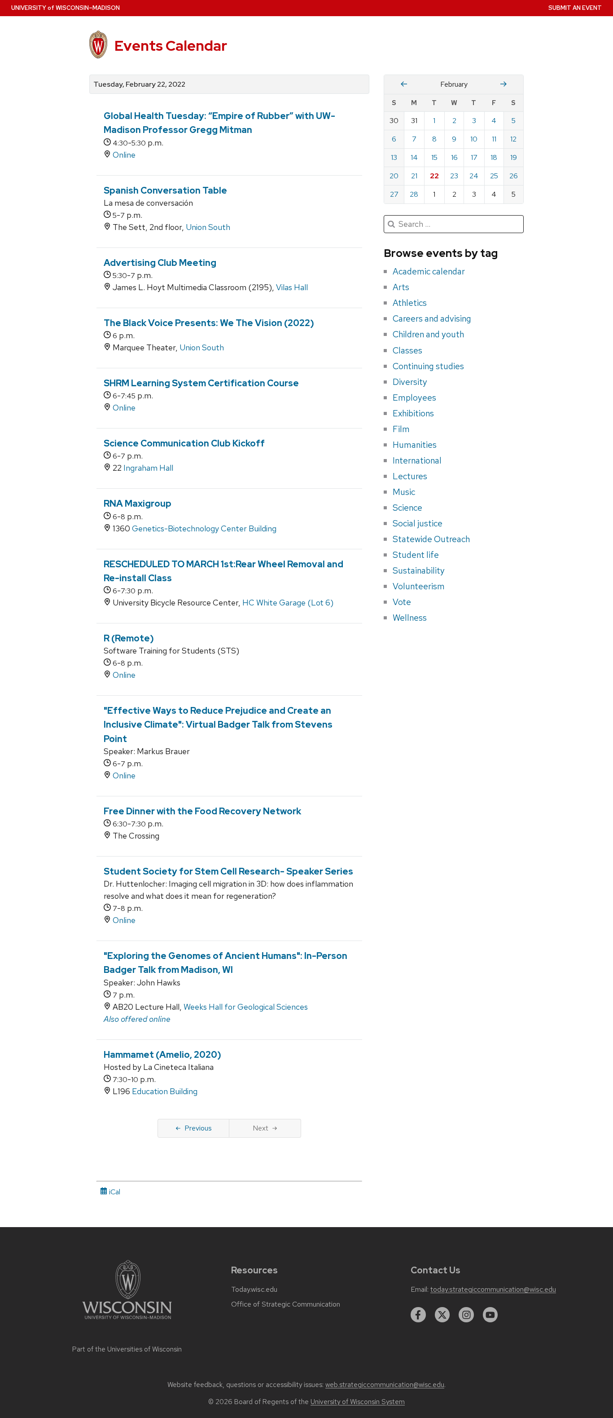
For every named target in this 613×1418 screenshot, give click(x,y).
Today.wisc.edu (254, 1289)
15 (434, 157)
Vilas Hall (292, 287)
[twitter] (442, 1314)
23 (454, 176)
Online (124, 155)
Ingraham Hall (148, 468)
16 (454, 157)
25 (494, 176)
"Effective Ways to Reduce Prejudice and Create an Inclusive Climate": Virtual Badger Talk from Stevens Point (218, 724)
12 (513, 139)
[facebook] (418, 1314)
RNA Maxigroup (137, 503)
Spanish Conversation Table (165, 190)
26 (513, 176)
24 (473, 176)
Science (407, 507)
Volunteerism (419, 586)
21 (414, 176)
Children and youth (428, 334)
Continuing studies (428, 366)
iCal (113, 1192)
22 (434, 176)
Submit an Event (575, 8)
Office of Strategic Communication (285, 1304)
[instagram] (466, 1314)
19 (513, 157)
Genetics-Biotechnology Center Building (204, 528)
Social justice (417, 523)
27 (394, 194)
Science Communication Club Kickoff (184, 443)
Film (401, 429)
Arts (401, 287)
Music (404, 492)
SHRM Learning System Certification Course (201, 383)
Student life (416, 555)
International (417, 460)
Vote (402, 602)
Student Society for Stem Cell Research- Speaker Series (228, 871)
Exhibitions (413, 413)
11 (494, 139)
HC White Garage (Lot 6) (287, 602)
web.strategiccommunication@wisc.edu (384, 1384)
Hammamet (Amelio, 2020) (162, 1054)
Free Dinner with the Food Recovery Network (202, 811)
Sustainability (419, 570)
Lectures (410, 476)
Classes (407, 350)
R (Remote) (129, 638)
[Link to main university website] (127, 1320)
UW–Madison (65, 8)
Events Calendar (170, 45)
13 (394, 157)
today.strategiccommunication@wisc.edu (493, 1289)
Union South (208, 227)
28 (414, 194)
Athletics (410, 303)
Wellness (410, 617)
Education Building (164, 1091)
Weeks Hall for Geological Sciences (246, 1007)
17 (474, 157)
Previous (198, 1128)
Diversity (410, 382)
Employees (414, 397)
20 (394, 176)
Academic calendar (429, 271)
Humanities (415, 445)
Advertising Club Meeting (160, 263)
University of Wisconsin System (358, 1401)
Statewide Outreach (431, 539)
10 (473, 139)
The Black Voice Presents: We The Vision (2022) (209, 323)
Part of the (127, 1349)
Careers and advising (432, 318)
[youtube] (490, 1314)
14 (414, 157)
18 (493, 157)
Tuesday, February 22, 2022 (139, 84)
